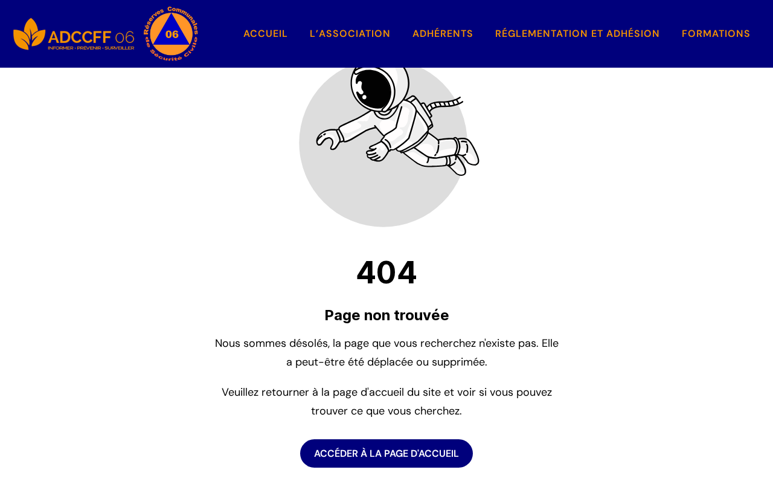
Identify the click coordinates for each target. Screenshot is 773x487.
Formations (716, 33)
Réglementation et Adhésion (577, 33)
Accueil (265, 33)
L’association (350, 33)
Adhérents (442, 33)
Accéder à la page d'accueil (386, 453)
